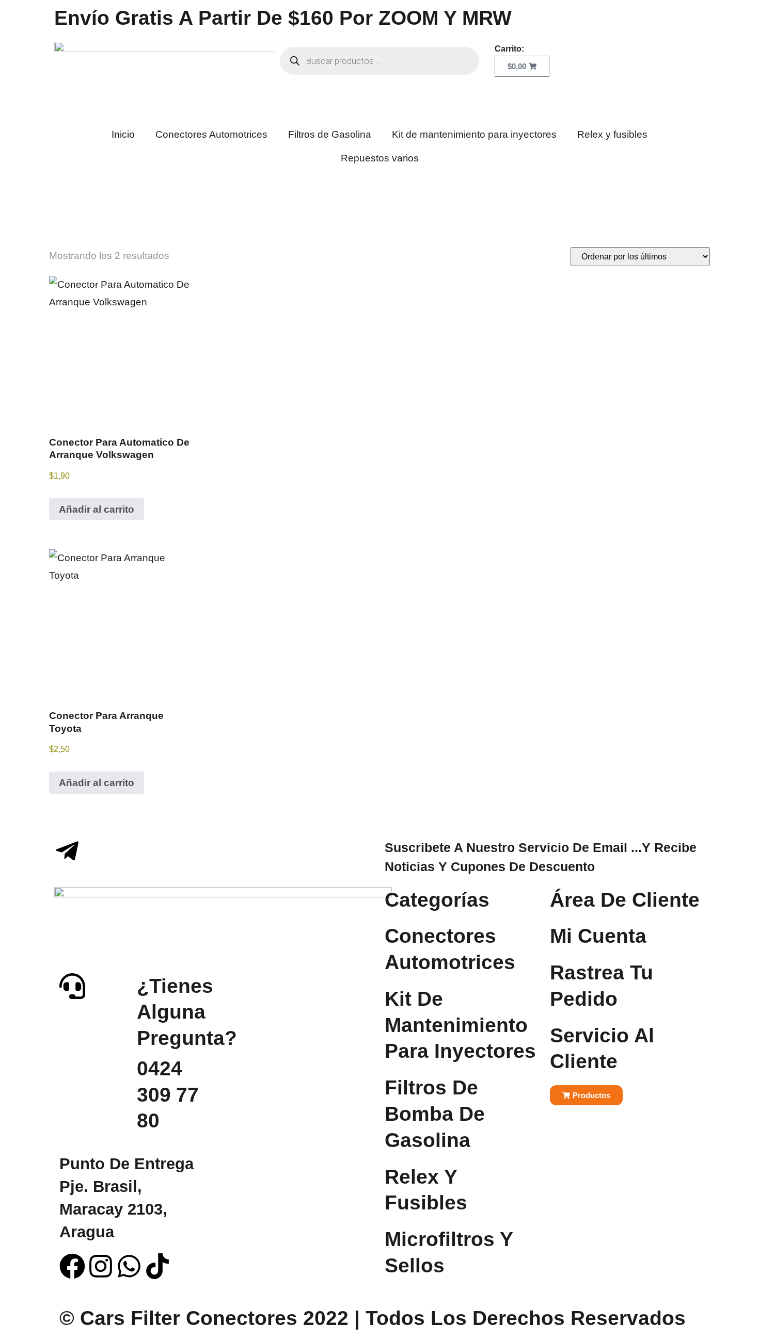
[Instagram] (101, 1266)
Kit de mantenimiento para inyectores (474, 134)
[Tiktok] (157, 1266)
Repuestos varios (380, 158)
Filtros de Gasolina (329, 134)
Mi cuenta (598, 936)
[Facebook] (72, 1266)
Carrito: (509, 48)
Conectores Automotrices (211, 134)
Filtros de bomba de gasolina (435, 1113)
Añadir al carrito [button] (96, 509)
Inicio (123, 134)
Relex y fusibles (612, 134)
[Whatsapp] (129, 1266)
